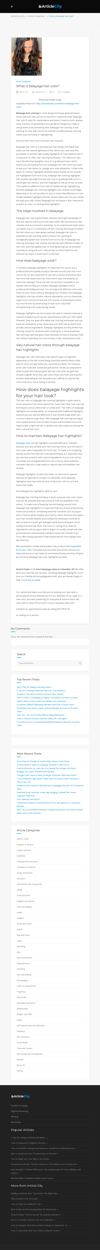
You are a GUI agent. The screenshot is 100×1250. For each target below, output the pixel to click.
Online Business (23, 963)
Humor (20, 929)
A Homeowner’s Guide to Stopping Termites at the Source (43, 764)
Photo (42, 100)
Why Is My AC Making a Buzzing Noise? (34, 687)
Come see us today (30, 580)
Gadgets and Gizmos (25, 901)
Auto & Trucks (23, 839)
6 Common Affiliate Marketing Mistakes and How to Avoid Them (45, 704)
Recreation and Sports (26, 1003)
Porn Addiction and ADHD (28, 799)
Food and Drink (23, 895)
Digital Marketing (19, 1111)
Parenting (21, 969)
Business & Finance (25, 844)
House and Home (24, 923)
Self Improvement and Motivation (31, 1025)
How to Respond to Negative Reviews (29, 1143)
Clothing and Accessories (27, 861)
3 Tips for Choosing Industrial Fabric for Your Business (41, 690)
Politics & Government (26, 986)
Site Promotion (23, 1037)
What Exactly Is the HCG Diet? (26, 1198)
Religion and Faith (24, 1014)
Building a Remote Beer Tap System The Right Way (35, 1193)
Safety (19, 1020)
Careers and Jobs (24, 850)
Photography (22, 980)
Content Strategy (19, 1105)
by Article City (41, 92)
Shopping (21, 1031)
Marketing (21, 946)
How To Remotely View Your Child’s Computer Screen (36, 1230)
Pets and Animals (24, 974)
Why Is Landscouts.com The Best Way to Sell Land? (35, 1153)
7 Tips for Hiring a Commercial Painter (29, 1137)
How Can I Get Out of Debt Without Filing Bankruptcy (40, 715)
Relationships (22, 1008)
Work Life (21, 1065)
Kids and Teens (23, 935)
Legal (19, 940)
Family (19, 890)
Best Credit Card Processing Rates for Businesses (35, 1209)
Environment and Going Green (29, 884)
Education (21, 878)
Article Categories (36, 16)
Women (20, 1059)
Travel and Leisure (24, 1048)
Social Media (22, 1042)
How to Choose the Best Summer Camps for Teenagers (42, 718)
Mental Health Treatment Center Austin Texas (33, 1178)
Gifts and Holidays (24, 907)
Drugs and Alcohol (24, 873)
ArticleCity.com (18, 16)
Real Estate (21, 997)
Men (19, 952)
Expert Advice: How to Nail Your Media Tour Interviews (41, 701)
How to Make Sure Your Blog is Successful (31, 1159)
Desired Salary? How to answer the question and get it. (37, 1214)
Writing (20, 1071)
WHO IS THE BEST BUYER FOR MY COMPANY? (33, 1220)
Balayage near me (25, 443)
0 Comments (65, 92)
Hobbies (20, 918)
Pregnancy (21, 991)
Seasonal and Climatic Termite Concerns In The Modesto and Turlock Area (45, 1164)
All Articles (16, 1122)
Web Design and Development (30, 1054)
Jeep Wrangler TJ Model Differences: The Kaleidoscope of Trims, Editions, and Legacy (46, 1171)
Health (19, 912)
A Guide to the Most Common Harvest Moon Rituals (40, 694)
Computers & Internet (26, 867)
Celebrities (21, 856)
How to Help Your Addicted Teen (27, 1204)
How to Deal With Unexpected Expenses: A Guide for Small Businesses (44, 1148)
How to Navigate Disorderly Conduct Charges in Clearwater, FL (40, 1225)
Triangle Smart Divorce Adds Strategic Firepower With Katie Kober (47, 775)
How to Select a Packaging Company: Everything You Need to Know (47, 697)
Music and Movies (24, 957)
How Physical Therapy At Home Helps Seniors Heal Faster (43, 761)
